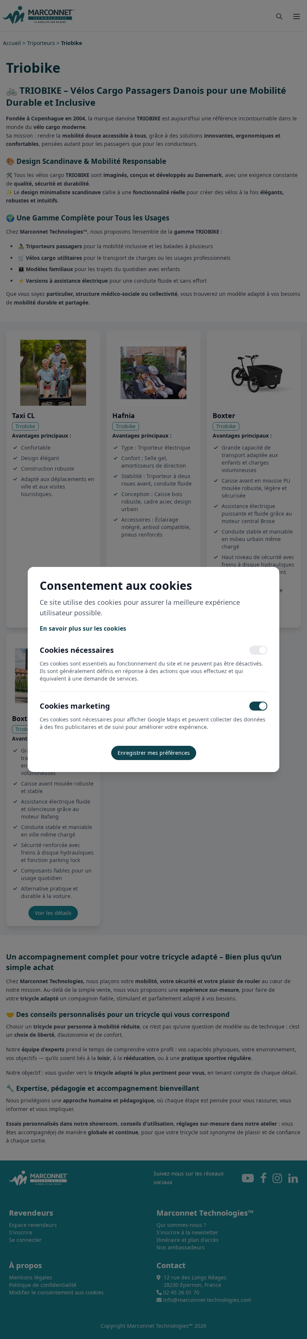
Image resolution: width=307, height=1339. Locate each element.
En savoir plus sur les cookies (83, 628)
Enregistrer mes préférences (154, 752)
